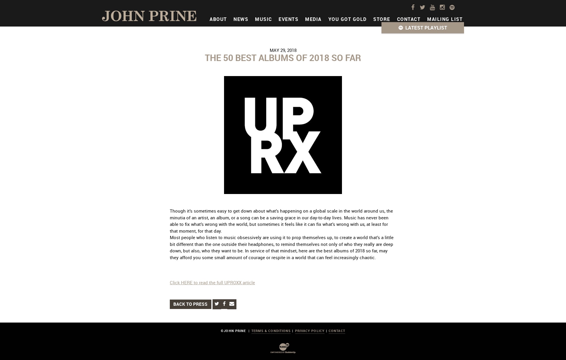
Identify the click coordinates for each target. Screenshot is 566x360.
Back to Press (190, 304)
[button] (422, 27)
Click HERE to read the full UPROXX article (212, 282)
